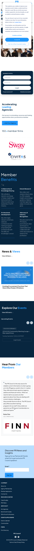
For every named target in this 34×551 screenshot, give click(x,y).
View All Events (7, 312)
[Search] (31, 2)
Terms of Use (12, 542)
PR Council (17, 533)
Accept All (17, 39)
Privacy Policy (21, 542)
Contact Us (4, 494)
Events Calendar (5, 520)
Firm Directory (5, 530)
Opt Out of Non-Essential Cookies (17, 44)
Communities (4, 523)
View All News (7, 256)
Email (7, 466)
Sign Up (9, 475)
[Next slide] (31, 263)
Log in (17, 88)
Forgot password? (8, 92)
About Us (3, 486)
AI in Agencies (4, 509)
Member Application (6, 491)
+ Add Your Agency (10, 123)
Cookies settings (17, 35)
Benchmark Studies (6, 511)
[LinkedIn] (15, 537)
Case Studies (4, 500)
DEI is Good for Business (7, 514)
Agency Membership (6, 488)
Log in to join (17, 340)
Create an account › (25, 92)
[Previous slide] (27, 263)
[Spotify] (18, 537)
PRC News (4, 503)
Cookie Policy (18, 22)
